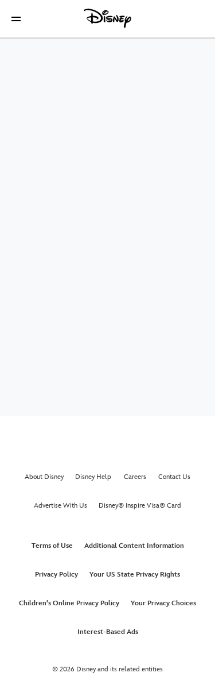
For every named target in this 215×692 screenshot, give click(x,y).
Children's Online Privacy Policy (69, 603)
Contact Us (174, 477)
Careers (135, 477)
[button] (16, 18)
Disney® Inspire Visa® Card (140, 505)
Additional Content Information (134, 546)
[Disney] (108, 18)
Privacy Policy (56, 574)
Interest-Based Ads (107, 632)
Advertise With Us (60, 505)
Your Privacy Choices (163, 603)
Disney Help (93, 477)
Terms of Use (52, 546)
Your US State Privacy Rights (134, 574)
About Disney (44, 477)
